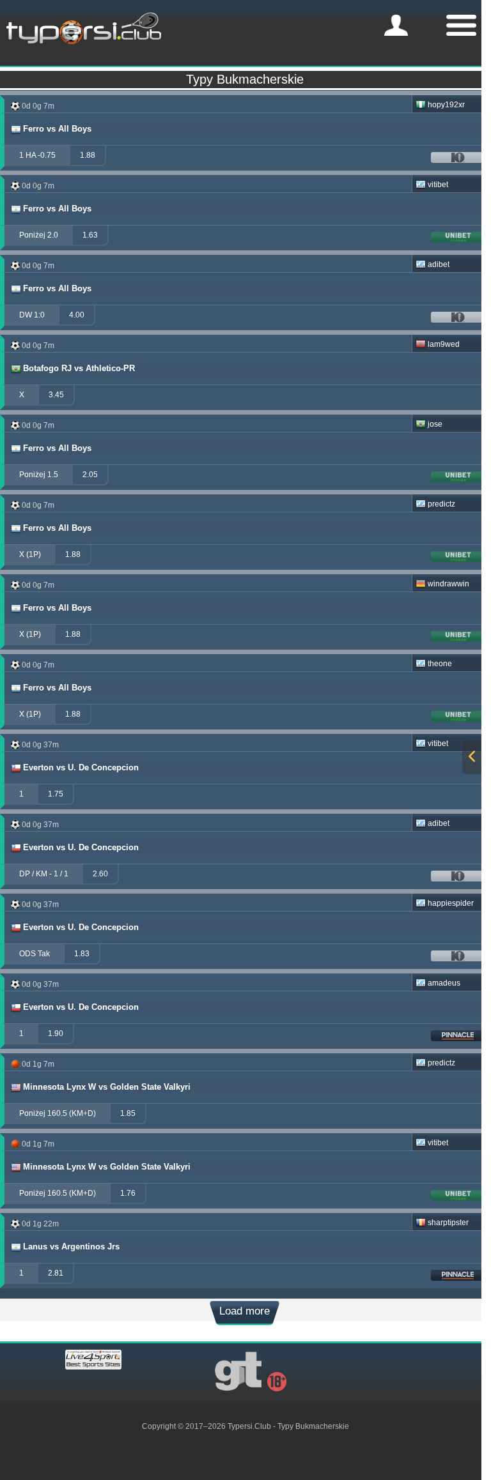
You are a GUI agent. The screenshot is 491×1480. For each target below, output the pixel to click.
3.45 (56, 394)
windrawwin (448, 583)
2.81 (55, 1273)
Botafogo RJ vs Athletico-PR (79, 368)
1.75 (55, 794)
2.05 (90, 474)
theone (440, 663)
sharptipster (448, 1222)
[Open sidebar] (471, 757)
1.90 (55, 1033)
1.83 (82, 953)
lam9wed (444, 344)
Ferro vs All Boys (57, 129)
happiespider (451, 903)
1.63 (90, 235)
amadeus (444, 983)
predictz (441, 504)
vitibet (438, 184)
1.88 (87, 155)
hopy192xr (446, 104)
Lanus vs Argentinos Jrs (71, 1246)
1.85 (128, 1113)
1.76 (128, 1193)
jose (435, 424)
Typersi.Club (249, 1426)
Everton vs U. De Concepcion (81, 767)
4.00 (76, 314)
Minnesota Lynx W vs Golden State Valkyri (107, 1087)
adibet (438, 264)
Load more (244, 1311)
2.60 (100, 873)
